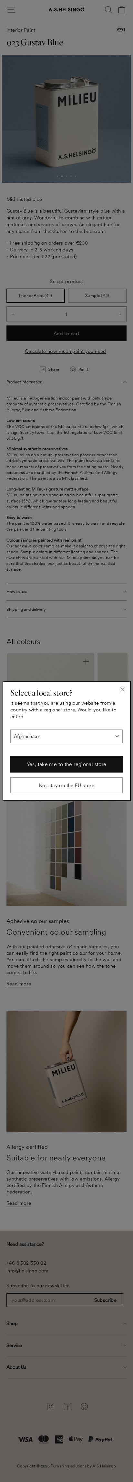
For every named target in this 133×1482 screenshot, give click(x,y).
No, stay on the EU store (66, 785)
